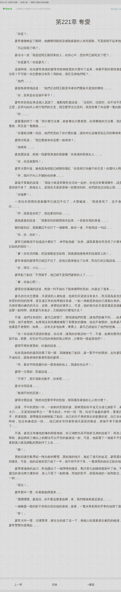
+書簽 (91, 584)
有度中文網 (12, 2)
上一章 (18, 584)
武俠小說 (24, 2)
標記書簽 (114, 9)
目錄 (54, 584)
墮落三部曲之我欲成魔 (40, 2)
